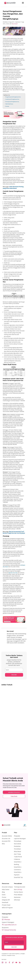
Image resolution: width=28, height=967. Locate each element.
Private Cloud (6, 905)
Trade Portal (18, 856)
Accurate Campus (7, 887)
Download (5, 902)
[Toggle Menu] (23, 2)
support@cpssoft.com (10, 924)
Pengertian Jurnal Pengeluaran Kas (13, 97)
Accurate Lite (6, 838)
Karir (18, 889)
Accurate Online (7, 836)
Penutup (7, 106)
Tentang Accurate (19, 887)
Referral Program (7, 907)
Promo (4, 897)
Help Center (5, 889)
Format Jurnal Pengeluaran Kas (12, 101)
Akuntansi (18, 703)
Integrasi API (6, 900)
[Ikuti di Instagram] (2, 962)
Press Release (18, 894)
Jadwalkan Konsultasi (14, 792)
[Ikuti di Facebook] (9, 962)
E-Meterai (17, 859)
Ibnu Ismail (14, 23)
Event (3, 894)
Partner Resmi (18, 892)
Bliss (3, 844)
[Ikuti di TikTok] (12, 962)
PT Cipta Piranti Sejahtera (13, 953)
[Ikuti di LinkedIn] (19, 962)
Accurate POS (6, 841)
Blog (3, 892)
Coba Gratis (14, 796)
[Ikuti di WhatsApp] (6, 962)
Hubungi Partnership (10, 930)
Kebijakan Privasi (11, 955)
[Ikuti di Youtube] (16, 962)
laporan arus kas (12, 573)
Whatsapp (7, 919)
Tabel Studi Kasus (9, 104)
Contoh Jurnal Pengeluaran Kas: (12, 99)
